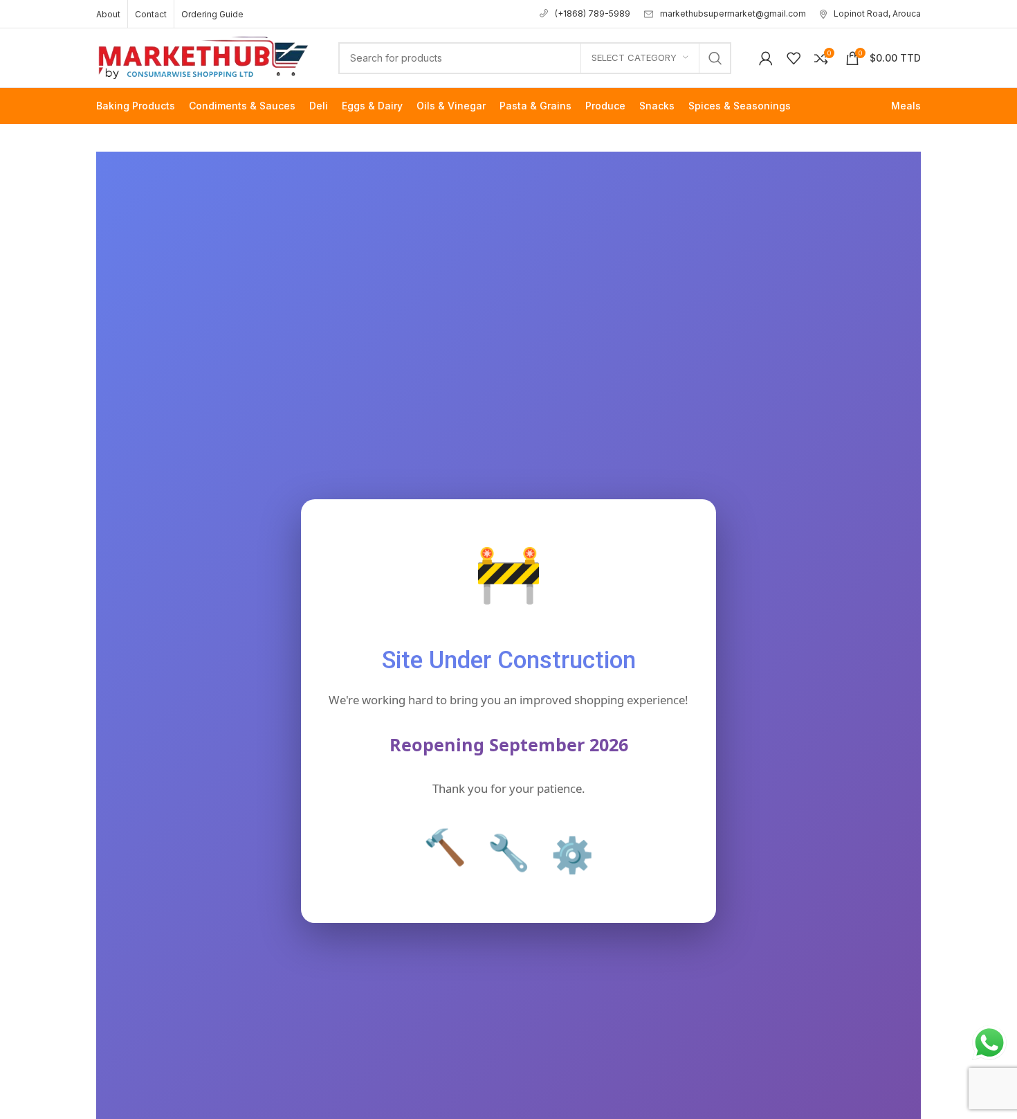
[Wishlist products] (793, 58)
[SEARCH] (715, 58)
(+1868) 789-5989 (592, 13)
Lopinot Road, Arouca (877, 13)
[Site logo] (203, 56)
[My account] (766, 58)
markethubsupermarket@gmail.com (733, 13)
